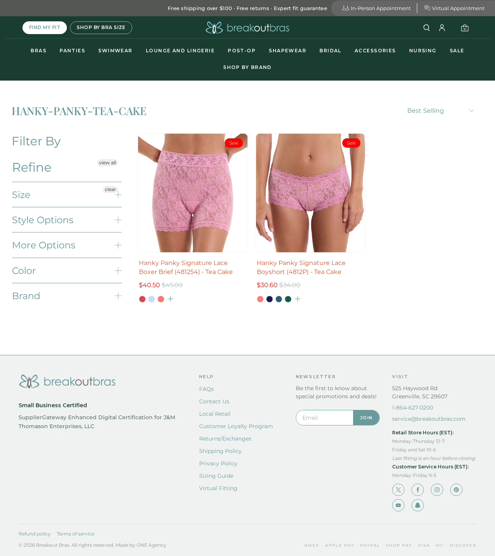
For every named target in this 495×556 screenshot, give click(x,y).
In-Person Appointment (381, 8)
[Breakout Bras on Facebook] (417, 490)
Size (21, 194)
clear (110, 189)
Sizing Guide (216, 475)
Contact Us (214, 401)
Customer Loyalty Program (236, 426)
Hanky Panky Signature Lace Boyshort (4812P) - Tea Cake (301, 267)
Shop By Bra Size (101, 27)
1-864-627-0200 (412, 407)
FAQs (206, 389)
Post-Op (242, 50)
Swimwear (115, 50)
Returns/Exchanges (225, 438)
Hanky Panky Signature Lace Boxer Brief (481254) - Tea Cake (186, 267)
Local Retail (214, 413)
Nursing (423, 50)
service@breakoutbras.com (429, 418)
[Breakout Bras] (247, 27)
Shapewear (287, 50)
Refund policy (35, 534)
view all (107, 162)
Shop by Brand (247, 67)
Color (24, 270)
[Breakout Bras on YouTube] (398, 505)
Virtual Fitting (218, 488)
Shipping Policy (220, 451)
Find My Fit (44, 27)
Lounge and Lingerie (180, 50)
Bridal (330, 50)
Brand (26, 295)
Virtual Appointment (458, 8)
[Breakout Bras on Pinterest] (456, 490)
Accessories (375, 50)
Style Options (42, 219)
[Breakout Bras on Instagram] (437, 490)
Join (366, 417)
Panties (72, 50)
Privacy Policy (218, 463)
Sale (457, 50)
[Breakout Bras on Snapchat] (417, 505)
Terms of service (75, 534)
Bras (38, 50)
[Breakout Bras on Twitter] (398, 490)
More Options (43, 245)
